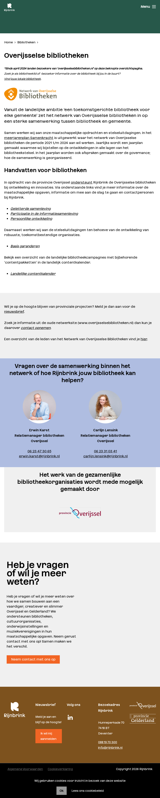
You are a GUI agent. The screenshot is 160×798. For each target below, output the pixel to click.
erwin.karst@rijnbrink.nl (39, 456)
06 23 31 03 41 (105, 451)
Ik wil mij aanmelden (48, 736)
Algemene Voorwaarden (25, 769)
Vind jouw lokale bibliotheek (22, 78)
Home (8, 42)
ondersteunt (81, 182)
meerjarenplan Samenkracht (28, 138)
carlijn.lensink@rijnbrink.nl (105, 456)
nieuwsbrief (14, 312)
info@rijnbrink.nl (110, 747)
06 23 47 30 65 (39, 451)
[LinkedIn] (70, 717)
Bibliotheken (26, 42)
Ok (62, 790)
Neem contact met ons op (33, 659)
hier (144, 339)
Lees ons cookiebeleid (87, 790)
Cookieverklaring (60, 769)
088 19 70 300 (107, 742)
